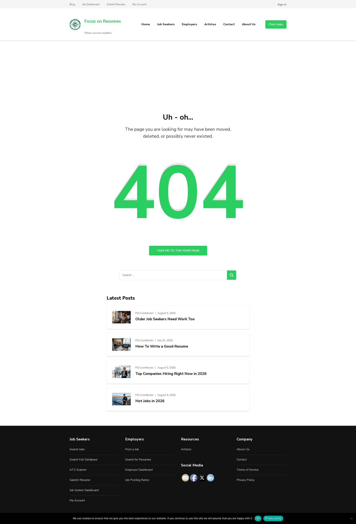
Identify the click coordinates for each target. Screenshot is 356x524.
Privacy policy (273, 518)
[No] (351, 518)
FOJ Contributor (144, 313)
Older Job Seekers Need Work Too (165, 319)
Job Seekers (166, 24)
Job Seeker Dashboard (84, 490)
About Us (249, 24)
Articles (210, 24)
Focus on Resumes (102, 21)
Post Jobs (276, 24)
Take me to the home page (178, 251)
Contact (229, 24)
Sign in (282, 4)
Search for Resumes (138, 460)
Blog (72, 4)
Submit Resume (116, 4)
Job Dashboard (91, 4)
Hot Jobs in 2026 (149, 401)
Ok (258, 518)
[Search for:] (173, 275)
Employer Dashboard (139, 470)
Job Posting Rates (137, 480)
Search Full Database (84, 460)
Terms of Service (248, 470)
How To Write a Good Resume (161, 346)
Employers (189, 24)
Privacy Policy (246, 480)
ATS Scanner (78, 470)
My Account (139, 4)
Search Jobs (77, 449)
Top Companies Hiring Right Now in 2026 (171, 373)
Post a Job (132, 449)
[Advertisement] (178, 68)
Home (145, 24)
